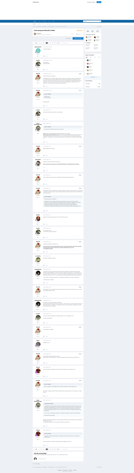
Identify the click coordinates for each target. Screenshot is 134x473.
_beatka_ (38, 60)
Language (59, 470)
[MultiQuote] (44, 56)
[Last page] (60, 43)
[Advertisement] (67, 12)
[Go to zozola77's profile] (38, 317)
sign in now (57, 454)
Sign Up (99, 2)
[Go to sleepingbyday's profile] (38, 273)
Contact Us (70, 470)
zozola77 (38, 313)
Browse (35, 21)
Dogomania (36, 2)
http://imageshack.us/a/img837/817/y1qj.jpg (50, 134)
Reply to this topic (78, 38)
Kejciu (38, 340)
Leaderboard (44, 21)
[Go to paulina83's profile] (88, 70)
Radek (90, 59)
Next (58, 449)
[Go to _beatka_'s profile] (38, 64)
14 (50, 449)
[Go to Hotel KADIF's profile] (38, 163)
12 (46, 449)
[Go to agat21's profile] (88, 67)
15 (52, 449)
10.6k (38, 265)
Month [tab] (91, 57)
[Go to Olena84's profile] (35, 34)
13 (48, 449)
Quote (47, 56)
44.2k (39, 376)
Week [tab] (87, 57)
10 (43, 449)
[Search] (100, 21)
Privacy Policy (65, 470)
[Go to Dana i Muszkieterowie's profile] (38, 128)
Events (53, 21)
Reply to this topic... (42, 458)
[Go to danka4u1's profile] (86, 40)
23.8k (39, 278)
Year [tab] (95, 57)
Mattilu (38, 214)
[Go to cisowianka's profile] (38, 259)
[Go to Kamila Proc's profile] (88, 64)
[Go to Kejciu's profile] (38, 344)
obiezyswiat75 (38, 46)
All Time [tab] (99, 57)
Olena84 (39, 33)
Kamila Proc (91, 63)
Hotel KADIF (38, 159)
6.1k (38, 69)
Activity (39, 21)
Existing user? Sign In (91, 2)
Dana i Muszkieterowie (38, 124)
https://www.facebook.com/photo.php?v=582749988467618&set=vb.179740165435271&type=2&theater (61, 164)
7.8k (38, 133)
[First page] (34, 43)
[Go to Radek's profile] (88, 60)
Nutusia (38, 367)
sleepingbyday (37, 269)
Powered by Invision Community (67, 471)
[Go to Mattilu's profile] (38, 218)
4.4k (38, 322)
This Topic (96, 21)
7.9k (38, 168)
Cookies (74, 470)
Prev (36, 449)
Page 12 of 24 (65, 449)
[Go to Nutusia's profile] (38, 371)
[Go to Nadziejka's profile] (88, 74)
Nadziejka (90, 73)
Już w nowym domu (47, 34)
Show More (93, 77)
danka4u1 (90, 39)
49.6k (39, 82)
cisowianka (38, 256)
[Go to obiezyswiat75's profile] (38, 50)
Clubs (49, 21)
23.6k (39, 349)
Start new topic (68, 38)
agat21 (90, 66)
